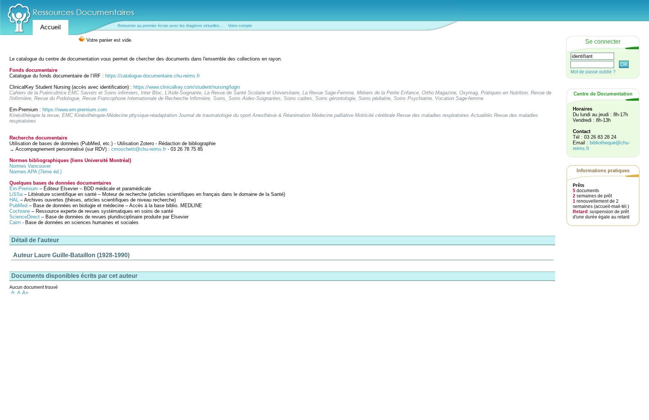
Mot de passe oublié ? (593, 71)
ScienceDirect (24, 217)
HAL (14, 200)
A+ (25, 293)
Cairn (15, 222)
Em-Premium (23, 188)
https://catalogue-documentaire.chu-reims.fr (152, 76)
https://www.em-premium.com (74, 109)
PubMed (18, 205)
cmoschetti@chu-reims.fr (138, 149)
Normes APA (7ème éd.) (35, 171)
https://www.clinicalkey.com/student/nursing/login (186, 87)
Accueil (50, 27)
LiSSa (16, 194)
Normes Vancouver (30, 166)
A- (13, 292)
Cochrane (19, 211)
